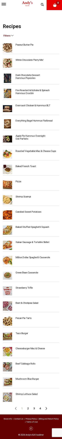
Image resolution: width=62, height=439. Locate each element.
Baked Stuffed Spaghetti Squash (32, 227)
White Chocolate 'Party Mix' (29, 59)
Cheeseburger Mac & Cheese (30, 348)
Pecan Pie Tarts (24, 318)
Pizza (18, 181)
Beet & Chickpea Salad (27, 302)
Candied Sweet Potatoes (28, 211)
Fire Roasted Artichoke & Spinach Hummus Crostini (32, 92)
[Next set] (46, 408)
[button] (22, 408)
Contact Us (18, 419)
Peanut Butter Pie (24, 44)
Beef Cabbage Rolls (25, 363)
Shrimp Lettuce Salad (26, 394)
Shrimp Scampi (23, 196)
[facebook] (31, 429)
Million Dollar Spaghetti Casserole (33, 257)
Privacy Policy (31, 419)
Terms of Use (32, 422)
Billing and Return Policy (49, 419)
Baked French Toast (26, 166)
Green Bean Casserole (27, 272)
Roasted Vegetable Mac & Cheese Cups (36, 151)
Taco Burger (22, 333)
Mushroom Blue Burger (27, 378)
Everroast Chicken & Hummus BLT (33, 105)
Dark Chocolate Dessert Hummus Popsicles (28, 76)
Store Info (8, 419)
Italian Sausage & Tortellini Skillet (32, 242)
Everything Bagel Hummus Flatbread (34, 120)
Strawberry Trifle (24, 287)
